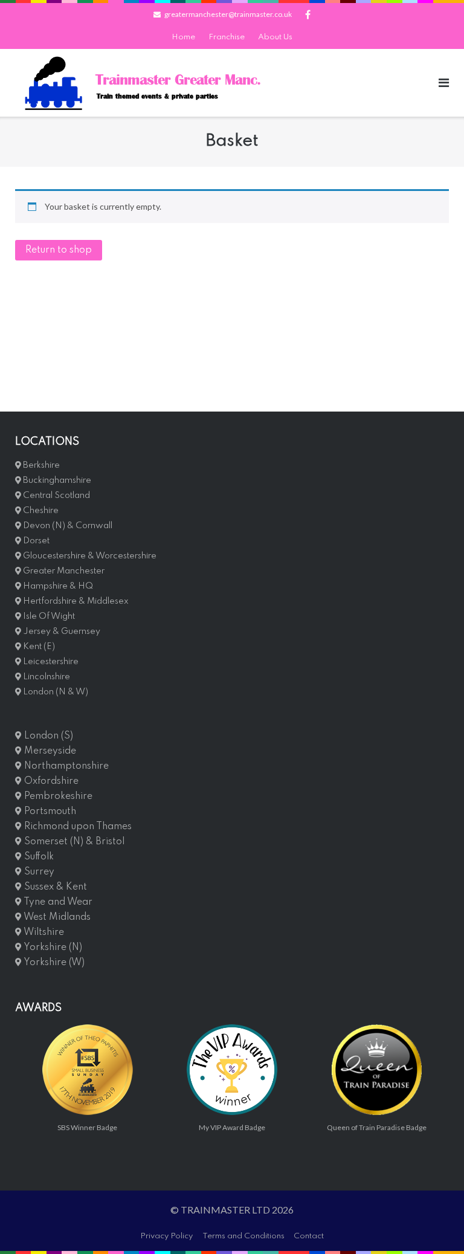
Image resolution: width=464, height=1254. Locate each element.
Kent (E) (38, 646)
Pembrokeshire (57, 796)
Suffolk (38, 857)
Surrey (38, 872)
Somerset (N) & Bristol (73, 842)
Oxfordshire (50, 781)
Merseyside (49, 751)
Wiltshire (43, 932)
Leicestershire (50, 662)
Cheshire (40, 510)
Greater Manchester (63, 571)
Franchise (226, 37)
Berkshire (40, 465)
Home (183, 37)
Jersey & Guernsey (60, 631)
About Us (275, 37)
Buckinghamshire (56, 480)
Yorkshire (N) (52, 947)
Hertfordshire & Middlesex (75, 601)
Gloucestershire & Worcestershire (88, 556)
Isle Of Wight (48, 616)
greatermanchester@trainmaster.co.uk (228, 14)
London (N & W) (54, 692)
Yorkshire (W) (53, 963)
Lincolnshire (45, 677)
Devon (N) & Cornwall (66, 526)
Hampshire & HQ (57, 586)
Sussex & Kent (54, 887)
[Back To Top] (434, 1225)
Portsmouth (49, 811)
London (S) (47, 736)
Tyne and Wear (57, 902)
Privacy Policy (166, 1236)
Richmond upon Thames (77, 827)
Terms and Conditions (243, 1236)
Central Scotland (55, 495)
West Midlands (56, 917)
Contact (309, 1236)
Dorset (35, 541)
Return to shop (58, 250)
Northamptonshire (65, 766)
